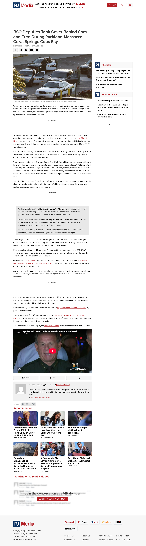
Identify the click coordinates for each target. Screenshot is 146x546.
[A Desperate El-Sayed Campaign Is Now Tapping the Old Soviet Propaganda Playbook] (53, 449)
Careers (85, 539)
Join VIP (112, 5)
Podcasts (50, 4)
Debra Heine (18, 46)
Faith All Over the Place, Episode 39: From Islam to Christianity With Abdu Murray (112, 107)
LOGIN (122, 5)
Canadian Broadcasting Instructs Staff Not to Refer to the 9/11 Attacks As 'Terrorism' (25, 463)
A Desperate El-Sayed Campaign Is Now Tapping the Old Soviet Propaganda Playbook (52, 463)
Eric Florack (72, 466)
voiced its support (51, 325)
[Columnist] (21, 389)
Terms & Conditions (107, 539)
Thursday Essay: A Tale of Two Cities (112, 101)
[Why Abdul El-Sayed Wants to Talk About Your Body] (80, 449)
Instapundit (69, 4)
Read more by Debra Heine (40, 398)
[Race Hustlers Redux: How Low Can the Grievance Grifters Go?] (53, 418)
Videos (74, 7)
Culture (66, 7)
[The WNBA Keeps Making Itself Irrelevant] (80, 418)
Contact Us (69, 535)
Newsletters (69, 539)
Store (59, 4)
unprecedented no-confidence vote (71, 307)
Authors (39, 4)
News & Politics (53, 7)
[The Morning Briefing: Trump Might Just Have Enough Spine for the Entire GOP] (25, 418)
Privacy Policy (122, 535)
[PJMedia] (23, 5)
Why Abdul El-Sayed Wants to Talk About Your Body (79, 461)
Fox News (31, 260)
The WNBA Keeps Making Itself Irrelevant (77, 430)
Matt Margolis (73, 435)
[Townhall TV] (82, 3)
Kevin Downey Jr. (47, 438)
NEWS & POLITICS (28, 404)
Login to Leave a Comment (53, 499)
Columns (39, 7)
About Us (86, 535)
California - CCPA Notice (124, 539)
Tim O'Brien (45, 471)
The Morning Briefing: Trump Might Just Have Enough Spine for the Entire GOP (25, 431)
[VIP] (81, 7)
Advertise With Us (107, 535)
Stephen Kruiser (19, 438)
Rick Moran (17, 471)
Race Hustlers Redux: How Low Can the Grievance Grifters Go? (52, 431)
